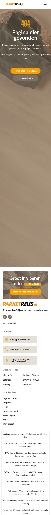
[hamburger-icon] (45, 4)
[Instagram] (10, 317)
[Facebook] (5, 317)
